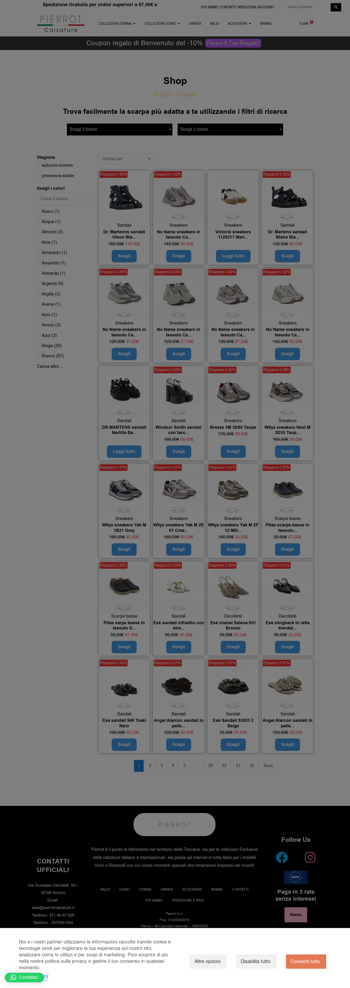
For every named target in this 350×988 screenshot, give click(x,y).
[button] (24, 977)
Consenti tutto (305, 961)
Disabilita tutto (255, 961)
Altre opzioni (207, 961)
